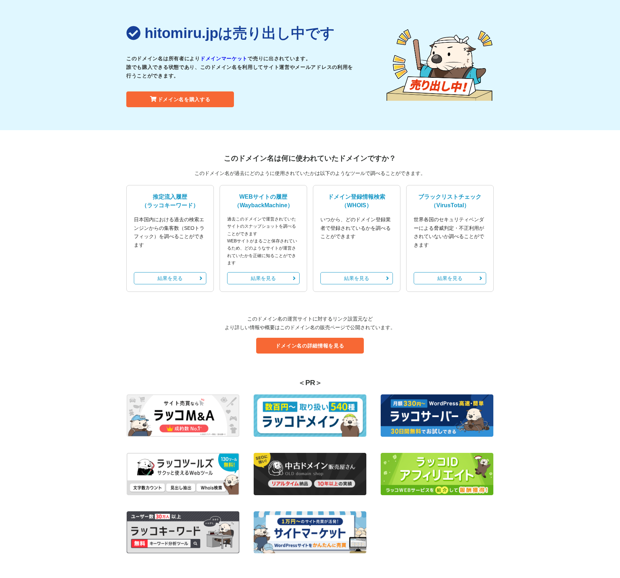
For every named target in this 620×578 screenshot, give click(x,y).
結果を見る (170, 278)
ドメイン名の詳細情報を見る (310, 346)
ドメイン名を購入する (184, 99)
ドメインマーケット (224, 58)
